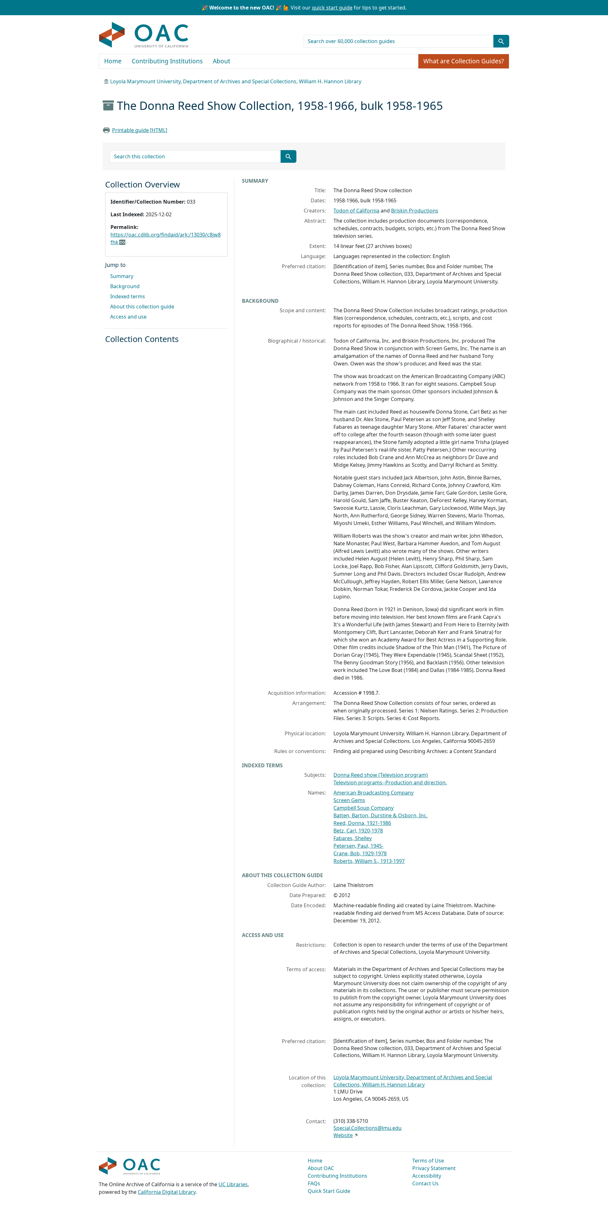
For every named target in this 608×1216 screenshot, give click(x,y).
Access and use (128, 316)
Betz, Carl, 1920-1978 (358, 830)
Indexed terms (127, 296)
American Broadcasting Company (373, 792)
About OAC (321, 1168)
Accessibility (426, 1175)
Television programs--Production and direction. (390, 782)
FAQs (314, 1183)
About (221, 61)
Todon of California (356, 210)
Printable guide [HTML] (139, 130)
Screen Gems (349, 800)
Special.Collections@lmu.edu (367, 1127)
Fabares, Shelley (352, 838)
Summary (121, 276)
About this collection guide (142, 306)
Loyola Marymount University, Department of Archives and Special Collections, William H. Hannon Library (235, 81)
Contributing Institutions (167, 61)
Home (113, 61)
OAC (144, 35)
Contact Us (425, 1183)
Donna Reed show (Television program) (380, 774)
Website (343, 1135)
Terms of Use (428, 1160)
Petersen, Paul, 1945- (358, 845)
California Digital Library (166, 1191)
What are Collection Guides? (463, 61)
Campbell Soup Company (363, 807)
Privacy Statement (434, 1168)
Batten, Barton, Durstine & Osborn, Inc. (380, 815)
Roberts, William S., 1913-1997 (369, 861)
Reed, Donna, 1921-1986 (362, 823)
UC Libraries (233, 1184)
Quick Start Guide (329, 1191)
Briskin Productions (414, 210)
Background (125, 286)
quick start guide (332, 7)
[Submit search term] (501, 41)
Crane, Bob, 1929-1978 (360, 853)
